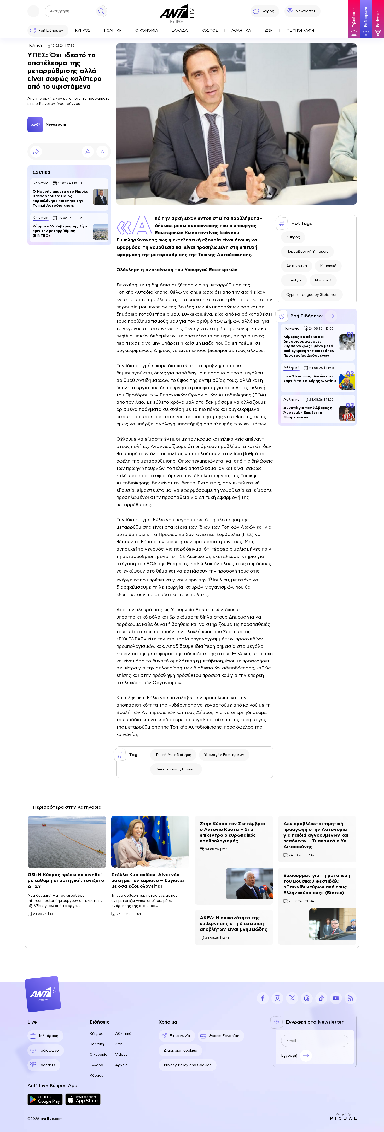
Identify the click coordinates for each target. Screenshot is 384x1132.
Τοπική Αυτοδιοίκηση (173, 755)
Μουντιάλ (323, 280)
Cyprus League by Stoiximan (312, 295)
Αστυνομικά (296, 266)
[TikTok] (321, 998)
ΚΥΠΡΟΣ (82, 30)
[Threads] (307, 998)
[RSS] (351, 998)
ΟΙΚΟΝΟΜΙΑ (146, 30)
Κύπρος (293, 237)
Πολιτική (34, 45)
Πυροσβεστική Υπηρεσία (307, 251)
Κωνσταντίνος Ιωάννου (176, 769)
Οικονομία (98, 1054)
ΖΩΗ (269, 30)
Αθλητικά (123, 1034)
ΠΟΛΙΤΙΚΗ (113, 30)
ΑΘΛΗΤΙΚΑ (241, 30)
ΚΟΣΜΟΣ (209, 30)
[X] (292, 998)
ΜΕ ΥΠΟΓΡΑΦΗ (300, 30)
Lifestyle (294, 280)
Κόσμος (96, 1075)
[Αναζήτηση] (101, 11)
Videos (121, 1054)
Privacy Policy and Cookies (187, 1065)
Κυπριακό (328, 266)
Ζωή (119, 1044)
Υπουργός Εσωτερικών (224, 755)
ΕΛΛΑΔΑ (180, 30)
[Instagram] (277, 998)
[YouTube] (336, 998)
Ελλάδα (96, 1065)
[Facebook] (263, 998)
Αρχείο (121, 1065)
